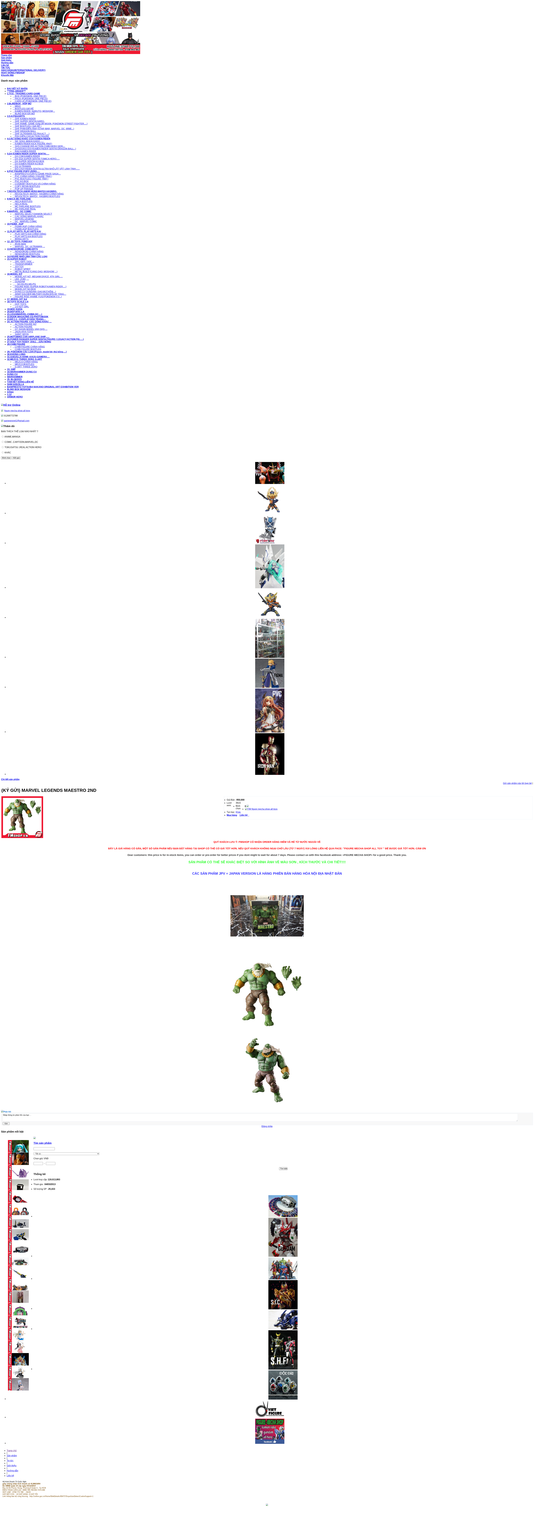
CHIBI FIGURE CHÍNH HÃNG (29, 347)
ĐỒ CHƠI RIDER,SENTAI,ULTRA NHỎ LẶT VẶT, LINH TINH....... (46, 169)
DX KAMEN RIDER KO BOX (28, 164)
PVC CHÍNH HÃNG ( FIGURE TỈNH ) (32, 176)
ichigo (10, 392)
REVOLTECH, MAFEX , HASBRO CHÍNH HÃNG (38, 194)
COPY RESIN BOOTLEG (26, 186)
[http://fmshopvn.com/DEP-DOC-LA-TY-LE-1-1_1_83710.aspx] (283, 1399)
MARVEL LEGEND (23, 219)
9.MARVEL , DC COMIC (19, 211)
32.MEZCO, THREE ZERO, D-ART (24, 359)
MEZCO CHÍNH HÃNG (25, 362)
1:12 (9, 394)
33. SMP (11, 369)
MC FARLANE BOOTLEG (27, 206)
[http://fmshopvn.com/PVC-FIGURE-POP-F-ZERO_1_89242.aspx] (269, 732)
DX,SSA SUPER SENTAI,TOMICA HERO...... (36, 159)
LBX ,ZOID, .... (21, 279)
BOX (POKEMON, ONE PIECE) (29, 96)
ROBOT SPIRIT (22, 269)
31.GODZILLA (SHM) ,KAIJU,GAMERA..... (28, 357)
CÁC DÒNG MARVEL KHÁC (28, 216)
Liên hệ (10, 1475)
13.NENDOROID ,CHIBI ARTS (22, 249)
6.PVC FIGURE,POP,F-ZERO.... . (23, 171)
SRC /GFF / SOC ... (23, 261)
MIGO (17, 106)
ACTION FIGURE (22, 327)
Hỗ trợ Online (11, 404)
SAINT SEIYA (21, 334)
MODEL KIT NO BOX (24, 289)
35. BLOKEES (14, 379)
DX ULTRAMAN (22, 166)
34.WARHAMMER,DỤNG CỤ (22, 372)
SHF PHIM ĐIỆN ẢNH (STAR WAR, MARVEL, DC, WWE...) (43, 129)
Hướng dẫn (12, 1470)
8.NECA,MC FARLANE (19, 199)
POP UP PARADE (23, 189)
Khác (238, 812)
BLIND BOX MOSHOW (18, 389)
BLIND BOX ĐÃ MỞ (24, 114)
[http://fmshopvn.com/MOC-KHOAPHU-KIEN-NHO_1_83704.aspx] (269, 543)
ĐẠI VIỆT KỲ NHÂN (17, 88)
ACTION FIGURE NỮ (25, 324)
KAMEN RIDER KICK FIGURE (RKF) (32, 144)
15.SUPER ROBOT (17, 259)
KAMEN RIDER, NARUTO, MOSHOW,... (34, 111)
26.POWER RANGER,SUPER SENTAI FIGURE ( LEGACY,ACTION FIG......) (45, 339)
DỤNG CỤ (12, 374)
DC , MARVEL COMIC (25, 221)
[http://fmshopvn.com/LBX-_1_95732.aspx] (269, 587)
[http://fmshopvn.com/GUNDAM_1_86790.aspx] (283, 1256)
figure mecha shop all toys (17, 410)
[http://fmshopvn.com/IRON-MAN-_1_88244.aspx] (269, 774)
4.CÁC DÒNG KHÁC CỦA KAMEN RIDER (28, 139)
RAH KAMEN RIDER (24, 151)
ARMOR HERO (15, 397)
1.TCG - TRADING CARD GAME (23, 93)
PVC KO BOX (21, 181)
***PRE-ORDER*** (16, 91)
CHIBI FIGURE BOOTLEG (27, 349)
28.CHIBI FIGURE (16, 344)
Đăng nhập (267, 1126)
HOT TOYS (19, 304)
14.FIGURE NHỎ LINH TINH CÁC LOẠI (27, 256)
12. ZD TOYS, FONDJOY (19, 241)
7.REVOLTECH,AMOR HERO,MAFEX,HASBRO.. (32, 191)
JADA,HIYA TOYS (23, 332)
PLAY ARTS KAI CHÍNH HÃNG (29, 234)
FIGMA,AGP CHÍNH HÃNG (27, 226)
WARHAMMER (15, 377)
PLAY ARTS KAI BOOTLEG (28, 236)
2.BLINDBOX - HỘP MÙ (19, 103)
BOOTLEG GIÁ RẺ (23, 108)
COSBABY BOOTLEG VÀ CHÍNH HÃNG (34, 184)
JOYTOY (18, 266)
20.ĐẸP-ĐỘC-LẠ (15, 311)
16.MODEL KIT (14, 274)
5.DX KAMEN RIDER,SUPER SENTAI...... (28, 154)
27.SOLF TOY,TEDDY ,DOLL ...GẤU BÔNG (29, 342)
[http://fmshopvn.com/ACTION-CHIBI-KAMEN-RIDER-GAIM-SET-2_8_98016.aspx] (269, 513)
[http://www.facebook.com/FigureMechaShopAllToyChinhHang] (269, 1443)
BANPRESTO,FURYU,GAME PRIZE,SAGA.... (37, 174)
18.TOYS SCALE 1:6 (17, 301)
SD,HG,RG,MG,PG (24, 284)
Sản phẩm (12, 1455)
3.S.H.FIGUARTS (16, 116)
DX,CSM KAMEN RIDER (26, 156)
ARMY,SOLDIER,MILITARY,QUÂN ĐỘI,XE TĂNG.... (39, 294)
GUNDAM (19, 281)
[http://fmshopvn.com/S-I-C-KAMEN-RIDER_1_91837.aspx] (283, 1308)
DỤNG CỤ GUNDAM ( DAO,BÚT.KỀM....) (34, 291)
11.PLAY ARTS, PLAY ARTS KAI (24, 231)
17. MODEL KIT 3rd (17, 299)
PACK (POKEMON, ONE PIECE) (30, 98)
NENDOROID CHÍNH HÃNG (28, 251)
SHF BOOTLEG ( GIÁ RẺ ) (27, 126)
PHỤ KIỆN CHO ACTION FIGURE (31, 136)
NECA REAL (20, 204)
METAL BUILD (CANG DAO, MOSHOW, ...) (35, 271)
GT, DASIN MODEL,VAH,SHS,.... (30, 329)
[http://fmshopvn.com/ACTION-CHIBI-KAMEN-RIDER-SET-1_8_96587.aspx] (269, 617)
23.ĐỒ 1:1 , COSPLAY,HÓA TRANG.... (26, 319)
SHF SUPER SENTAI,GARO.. (29, 121)
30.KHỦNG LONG (16, 354)
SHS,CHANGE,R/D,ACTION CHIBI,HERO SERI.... (39, 146)
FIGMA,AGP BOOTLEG (25, 229)
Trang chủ (12, 1450)
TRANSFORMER (22, 264)
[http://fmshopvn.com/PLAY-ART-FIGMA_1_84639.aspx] (269, 687)
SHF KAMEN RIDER (24, 119)
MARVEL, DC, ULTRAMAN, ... (29, 246)
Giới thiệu (11, 1465)
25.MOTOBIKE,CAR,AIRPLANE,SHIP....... (28, 337)
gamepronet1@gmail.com (16, 421)
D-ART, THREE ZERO (25, 367)
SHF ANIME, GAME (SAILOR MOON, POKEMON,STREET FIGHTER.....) (50, 124)
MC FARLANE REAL (24, 209)
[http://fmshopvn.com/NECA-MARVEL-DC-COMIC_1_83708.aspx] (283, 1278)
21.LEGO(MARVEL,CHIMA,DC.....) (24, 314)
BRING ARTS (21, 239)
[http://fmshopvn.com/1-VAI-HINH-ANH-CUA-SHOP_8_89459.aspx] (269, 657)
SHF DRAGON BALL (24, 131)
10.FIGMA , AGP (15, 224)
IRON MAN (19, 244)
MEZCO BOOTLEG (23, 364)
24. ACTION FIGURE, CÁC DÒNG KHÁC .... (29, 322)
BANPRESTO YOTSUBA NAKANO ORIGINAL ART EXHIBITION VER (43, 387)
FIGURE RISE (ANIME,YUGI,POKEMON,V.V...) (37, 296)
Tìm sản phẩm (43, 1143)
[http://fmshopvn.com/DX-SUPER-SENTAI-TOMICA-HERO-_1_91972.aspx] (269, 483)
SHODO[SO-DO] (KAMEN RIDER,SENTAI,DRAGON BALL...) (44, 149)
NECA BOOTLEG (22, 201)
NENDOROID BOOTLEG (26, 254)
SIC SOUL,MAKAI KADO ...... (28, 141)
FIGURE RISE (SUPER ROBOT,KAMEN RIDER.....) (39, 286)
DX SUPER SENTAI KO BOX (28, 161)
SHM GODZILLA (15, 384)
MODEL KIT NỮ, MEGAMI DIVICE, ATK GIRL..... (38, 276)
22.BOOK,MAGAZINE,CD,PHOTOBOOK (27, 317)
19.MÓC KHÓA (15, 309)
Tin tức (10, 1460)
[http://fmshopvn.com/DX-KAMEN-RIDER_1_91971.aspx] (283, 1216)
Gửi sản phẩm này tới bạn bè (517, 783)
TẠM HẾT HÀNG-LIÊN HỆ (20, 382)
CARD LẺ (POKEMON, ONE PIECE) (32, 101)
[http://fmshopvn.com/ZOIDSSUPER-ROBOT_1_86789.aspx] (283, 1329)
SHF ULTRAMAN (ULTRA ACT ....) (31, 134)
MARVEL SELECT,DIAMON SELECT (32, 214)
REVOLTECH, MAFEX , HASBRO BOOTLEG (36, 196)
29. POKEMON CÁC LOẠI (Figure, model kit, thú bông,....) (37, 352)
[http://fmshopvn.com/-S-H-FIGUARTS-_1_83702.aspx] (283, 1369)
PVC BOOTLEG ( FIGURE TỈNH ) (30, 179)
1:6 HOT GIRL (21, 306)
